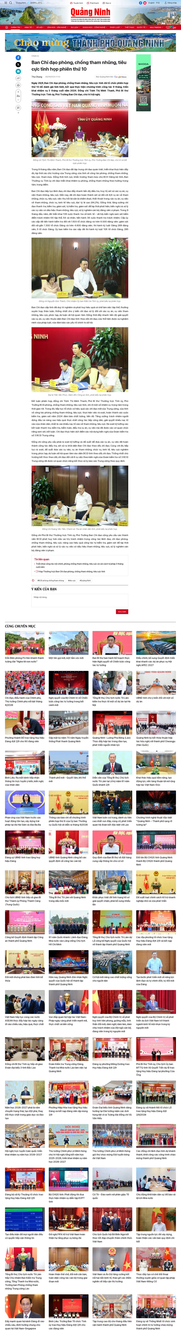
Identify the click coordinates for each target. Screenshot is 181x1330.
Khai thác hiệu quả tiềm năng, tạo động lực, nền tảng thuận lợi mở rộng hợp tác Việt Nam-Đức (155, 781)
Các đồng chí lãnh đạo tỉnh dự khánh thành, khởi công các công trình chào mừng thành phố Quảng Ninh (155, 1155)
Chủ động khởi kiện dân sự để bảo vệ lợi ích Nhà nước (155, 1196)
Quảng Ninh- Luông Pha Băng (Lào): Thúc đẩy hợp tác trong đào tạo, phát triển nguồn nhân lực (111, 741)
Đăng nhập (172, 3)
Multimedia (155, 27)
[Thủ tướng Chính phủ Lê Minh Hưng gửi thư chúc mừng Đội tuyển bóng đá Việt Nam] (112, 1136)
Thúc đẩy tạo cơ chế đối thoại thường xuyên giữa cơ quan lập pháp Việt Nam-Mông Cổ (155, 1278)
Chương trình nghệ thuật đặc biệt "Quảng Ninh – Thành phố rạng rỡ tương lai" (154, 821)
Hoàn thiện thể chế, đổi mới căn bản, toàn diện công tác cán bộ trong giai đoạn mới (68, 1278)
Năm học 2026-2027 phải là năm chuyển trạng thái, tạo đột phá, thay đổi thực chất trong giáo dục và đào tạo (24, 1113)
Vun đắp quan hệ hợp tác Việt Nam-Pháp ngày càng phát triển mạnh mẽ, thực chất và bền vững (68, 1021)
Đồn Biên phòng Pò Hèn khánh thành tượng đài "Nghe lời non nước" (24, 660)
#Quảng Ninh (85, 580)
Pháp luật (115, 27)
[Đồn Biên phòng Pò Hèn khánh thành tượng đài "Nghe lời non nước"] (25, 643)
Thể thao (129, 27)
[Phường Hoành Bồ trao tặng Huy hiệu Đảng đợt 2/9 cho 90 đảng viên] (25, 723)
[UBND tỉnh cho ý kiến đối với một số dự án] (156, 683)
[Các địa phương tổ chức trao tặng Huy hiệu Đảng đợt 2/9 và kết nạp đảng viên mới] (156, 922)
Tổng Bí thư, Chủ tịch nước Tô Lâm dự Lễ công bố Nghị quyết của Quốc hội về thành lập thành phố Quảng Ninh (112, 941)
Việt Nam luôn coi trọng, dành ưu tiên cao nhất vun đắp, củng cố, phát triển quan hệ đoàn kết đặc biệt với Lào (112, 821)
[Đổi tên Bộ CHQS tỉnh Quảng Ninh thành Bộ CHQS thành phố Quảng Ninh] (156, 842)
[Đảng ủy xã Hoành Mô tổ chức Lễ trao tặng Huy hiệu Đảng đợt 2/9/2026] (156, 1092)
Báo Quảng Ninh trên (104, 77)
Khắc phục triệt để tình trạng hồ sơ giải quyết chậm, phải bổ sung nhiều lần (111, 901)
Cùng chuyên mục (20, 625)
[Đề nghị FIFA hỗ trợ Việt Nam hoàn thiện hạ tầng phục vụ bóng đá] (69, 1219)
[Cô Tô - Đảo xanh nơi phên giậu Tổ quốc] (112, 1179)
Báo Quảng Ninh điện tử (90, 14)
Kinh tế (28, 27)
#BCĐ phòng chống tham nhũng (50, 580)
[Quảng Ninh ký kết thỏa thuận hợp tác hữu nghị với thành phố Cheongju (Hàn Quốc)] (156, 723)
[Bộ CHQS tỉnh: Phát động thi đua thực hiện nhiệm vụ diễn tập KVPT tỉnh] (69, 1179)
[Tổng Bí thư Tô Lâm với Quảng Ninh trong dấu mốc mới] (69, 882)
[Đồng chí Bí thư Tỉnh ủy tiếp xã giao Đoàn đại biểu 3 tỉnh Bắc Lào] (25, 1049)
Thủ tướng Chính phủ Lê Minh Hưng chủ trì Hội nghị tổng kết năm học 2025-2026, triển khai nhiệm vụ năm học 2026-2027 (68, 1156)
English (151, 3)
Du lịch (74, 27)
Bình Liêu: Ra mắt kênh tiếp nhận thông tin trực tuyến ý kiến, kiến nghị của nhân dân (24, 781)
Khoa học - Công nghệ (94, 27)
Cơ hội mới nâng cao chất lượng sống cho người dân (112, 979)
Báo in (108, 3)
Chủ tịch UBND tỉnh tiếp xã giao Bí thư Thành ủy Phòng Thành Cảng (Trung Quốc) (23, 901)
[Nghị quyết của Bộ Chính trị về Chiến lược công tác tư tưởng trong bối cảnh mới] (69, 683)
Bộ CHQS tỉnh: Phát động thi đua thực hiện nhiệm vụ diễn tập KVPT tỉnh (67, 1198)
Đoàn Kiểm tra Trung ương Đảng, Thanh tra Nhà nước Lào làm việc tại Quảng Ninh (68, 1068)
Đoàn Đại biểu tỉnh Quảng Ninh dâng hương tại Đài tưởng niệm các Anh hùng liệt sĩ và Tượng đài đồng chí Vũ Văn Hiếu (112, 1113)
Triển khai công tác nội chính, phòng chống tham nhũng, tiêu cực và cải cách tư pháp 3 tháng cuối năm (79, 565)
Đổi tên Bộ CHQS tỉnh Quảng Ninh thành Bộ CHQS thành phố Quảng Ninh (154, 861)
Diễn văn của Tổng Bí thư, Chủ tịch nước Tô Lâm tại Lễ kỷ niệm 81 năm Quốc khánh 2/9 (110, 781)
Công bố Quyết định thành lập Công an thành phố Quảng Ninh (24, 939)
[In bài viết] (18, 85)
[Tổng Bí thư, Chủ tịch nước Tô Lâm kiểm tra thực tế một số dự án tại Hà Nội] (112, 683)
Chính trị (15, 27)
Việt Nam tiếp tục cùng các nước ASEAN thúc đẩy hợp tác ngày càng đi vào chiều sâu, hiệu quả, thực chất (24, 1021)
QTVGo (171, 27)
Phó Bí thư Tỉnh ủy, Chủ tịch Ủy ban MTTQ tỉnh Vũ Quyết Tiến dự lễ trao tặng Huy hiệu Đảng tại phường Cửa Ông (155, 1069)
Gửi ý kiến (122, 612)
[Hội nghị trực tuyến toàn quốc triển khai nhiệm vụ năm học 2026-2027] (25, 1136)
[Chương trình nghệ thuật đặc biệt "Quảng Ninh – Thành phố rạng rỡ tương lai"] (156, 802)
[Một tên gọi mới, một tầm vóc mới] (69, 643)
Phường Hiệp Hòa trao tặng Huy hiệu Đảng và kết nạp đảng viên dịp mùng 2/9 (68, 1111)
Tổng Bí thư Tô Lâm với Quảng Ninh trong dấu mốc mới (67, 899)
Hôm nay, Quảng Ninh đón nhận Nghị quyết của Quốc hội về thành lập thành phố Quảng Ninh (68, 981)
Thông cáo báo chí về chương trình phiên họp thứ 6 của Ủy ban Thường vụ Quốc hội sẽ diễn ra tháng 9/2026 (68, 821)
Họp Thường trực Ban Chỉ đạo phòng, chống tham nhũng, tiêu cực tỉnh (72, 571)
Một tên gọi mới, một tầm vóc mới (66, 658)
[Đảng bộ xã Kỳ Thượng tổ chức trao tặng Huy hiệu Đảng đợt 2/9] (25, 1179)
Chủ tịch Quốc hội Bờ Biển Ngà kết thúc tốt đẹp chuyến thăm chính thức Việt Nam (112, 1238)
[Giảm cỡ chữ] (18, 100)
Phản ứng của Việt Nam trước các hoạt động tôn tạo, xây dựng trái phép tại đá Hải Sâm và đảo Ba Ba (23, 821)
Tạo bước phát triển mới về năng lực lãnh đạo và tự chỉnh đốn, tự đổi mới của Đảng (155, 981)
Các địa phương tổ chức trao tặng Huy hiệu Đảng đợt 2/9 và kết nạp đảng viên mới (154, 941)
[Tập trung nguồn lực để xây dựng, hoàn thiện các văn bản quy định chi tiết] (156, 1219)
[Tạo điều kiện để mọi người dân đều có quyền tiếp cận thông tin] (25, 1219)
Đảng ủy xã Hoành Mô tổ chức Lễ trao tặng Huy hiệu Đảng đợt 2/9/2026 (153, 1111)
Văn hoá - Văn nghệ (56, 27)
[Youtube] (144, 3)
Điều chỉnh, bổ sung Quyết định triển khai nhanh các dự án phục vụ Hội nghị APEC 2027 (155, 662)
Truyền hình (78, 3)
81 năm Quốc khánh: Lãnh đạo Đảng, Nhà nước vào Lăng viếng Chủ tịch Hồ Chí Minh (68, 941)
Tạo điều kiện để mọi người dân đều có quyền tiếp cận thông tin (24, 1236)
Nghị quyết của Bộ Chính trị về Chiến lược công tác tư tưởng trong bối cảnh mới (68, 701)
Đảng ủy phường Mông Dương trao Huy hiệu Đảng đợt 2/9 (110, 1066)
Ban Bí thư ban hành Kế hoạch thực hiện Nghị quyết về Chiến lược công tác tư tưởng (111, 662)
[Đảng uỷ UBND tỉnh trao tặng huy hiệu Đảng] (25, 842)
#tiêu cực (72, 580)
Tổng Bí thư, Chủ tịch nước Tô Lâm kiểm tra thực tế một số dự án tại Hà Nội (111, 701)
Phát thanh (94, 3)
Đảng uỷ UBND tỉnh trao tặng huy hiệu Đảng (22, 859)
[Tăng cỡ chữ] (18, 92)
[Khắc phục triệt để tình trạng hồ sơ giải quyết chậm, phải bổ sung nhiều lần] (112, 882)
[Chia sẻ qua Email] (18, 71)
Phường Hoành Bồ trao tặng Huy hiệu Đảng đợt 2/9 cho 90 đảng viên (24, 739)
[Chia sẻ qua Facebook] (18, 57)
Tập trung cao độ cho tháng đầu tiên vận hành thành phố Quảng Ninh (112, 1323)
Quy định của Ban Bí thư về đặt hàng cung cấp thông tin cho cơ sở (111, 859)
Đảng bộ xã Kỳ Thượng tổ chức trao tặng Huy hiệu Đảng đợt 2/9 (24, 1196)
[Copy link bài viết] (18, 78)
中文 (158, 3)
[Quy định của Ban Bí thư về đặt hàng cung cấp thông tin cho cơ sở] (112, 842)
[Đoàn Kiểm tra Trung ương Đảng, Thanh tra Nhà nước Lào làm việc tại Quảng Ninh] (69, 1049)
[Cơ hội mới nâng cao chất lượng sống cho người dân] (112, 962)
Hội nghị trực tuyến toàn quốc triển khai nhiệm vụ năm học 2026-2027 (23, 1153)
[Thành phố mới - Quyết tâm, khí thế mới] (69, 763)
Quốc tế (141, 27)
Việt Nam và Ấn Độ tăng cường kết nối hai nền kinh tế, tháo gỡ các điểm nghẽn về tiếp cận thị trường (111, 1278)
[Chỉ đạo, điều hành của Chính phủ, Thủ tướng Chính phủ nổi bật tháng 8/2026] (25, 683)
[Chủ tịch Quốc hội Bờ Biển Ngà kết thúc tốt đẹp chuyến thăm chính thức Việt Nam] (112, 1219)
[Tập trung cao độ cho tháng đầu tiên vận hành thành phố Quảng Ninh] (112, 1306)
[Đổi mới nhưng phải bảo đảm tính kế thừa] (25, 962)
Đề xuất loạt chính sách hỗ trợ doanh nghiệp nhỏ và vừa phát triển (155, 899)
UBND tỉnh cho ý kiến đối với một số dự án (154, 699)
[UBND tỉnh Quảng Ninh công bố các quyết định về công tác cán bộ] (69, 842)
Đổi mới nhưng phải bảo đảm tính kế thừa (24, 979)
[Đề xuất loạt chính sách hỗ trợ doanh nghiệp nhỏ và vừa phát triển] (156, 882)
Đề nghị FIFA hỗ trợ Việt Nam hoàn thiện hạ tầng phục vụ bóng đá (67, 1236)
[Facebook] (140, 3)
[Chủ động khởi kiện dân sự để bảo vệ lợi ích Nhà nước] (156, 1179)
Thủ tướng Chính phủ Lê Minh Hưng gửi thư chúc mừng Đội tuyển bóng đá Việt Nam (111, 1155)
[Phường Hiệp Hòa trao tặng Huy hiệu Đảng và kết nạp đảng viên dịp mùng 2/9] (69, 1092)
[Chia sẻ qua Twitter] (18, 64)
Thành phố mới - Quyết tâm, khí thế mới (67, 779)
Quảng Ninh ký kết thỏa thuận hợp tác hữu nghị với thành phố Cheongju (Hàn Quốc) (155, 741)
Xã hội (39, 27)
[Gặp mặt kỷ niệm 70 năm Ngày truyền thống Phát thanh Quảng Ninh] (69, 723)
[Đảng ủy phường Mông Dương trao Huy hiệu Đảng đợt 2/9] (112, 1049)
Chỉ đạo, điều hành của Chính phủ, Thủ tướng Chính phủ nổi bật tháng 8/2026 (23, 701)
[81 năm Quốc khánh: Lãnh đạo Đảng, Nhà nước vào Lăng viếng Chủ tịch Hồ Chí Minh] (69, 922)
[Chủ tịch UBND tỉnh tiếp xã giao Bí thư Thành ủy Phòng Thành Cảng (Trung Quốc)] (25, 882)
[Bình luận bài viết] (18, 108)
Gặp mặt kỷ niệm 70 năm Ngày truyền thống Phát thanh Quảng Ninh (68, 739)
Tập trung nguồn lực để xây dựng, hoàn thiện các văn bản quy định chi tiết (155, 1238)
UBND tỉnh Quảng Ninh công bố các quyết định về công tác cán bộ (67, 859)
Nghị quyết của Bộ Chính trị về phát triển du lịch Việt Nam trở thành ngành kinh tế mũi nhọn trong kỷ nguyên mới (155, 1022)
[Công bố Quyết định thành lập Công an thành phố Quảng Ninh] (25, 922)
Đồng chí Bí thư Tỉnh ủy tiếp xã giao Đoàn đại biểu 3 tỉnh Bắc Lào (24, 1066)
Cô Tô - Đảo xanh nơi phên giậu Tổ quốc (110, 1196)
